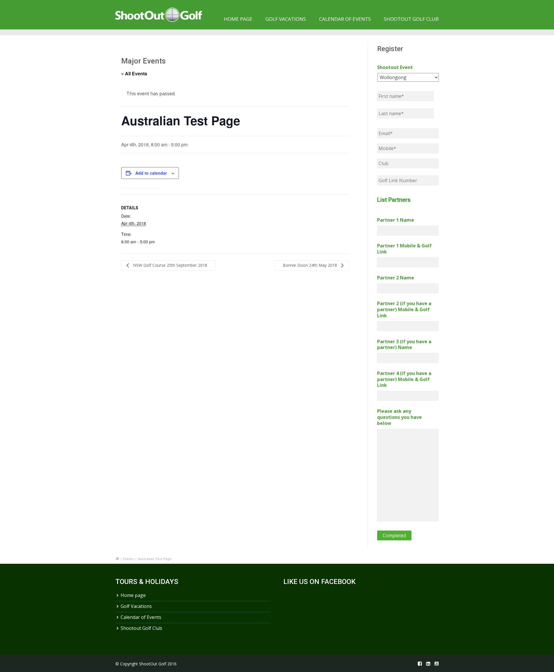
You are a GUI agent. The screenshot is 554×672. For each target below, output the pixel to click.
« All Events (134, 73)
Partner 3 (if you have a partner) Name (404, 345)
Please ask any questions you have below (399, 417)
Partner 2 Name (395, 278)
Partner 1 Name (395, 220)
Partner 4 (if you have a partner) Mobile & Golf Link (404, 379)
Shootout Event (395, 67)
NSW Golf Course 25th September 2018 (169, 265)
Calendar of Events (345, 19)
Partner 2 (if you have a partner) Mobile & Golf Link (404, 309)
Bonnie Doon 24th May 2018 (310, 265)
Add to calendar (151, 173)
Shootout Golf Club (411, 19)
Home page (238, 19)
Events (128, 559)
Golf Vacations (285, 19)
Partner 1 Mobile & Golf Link (404, 249)
